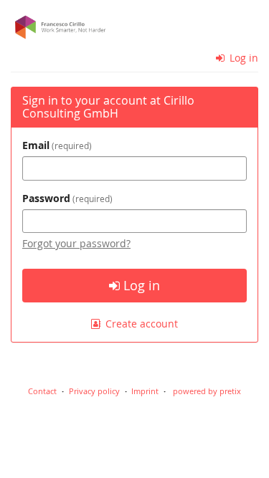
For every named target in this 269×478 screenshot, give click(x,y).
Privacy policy (94, 391)
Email (55, 145)
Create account (140, 323)
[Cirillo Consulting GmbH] (134, 27)
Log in (242, 57)
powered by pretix (207, 391)
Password (66, 198)
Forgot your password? (76, 243)
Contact (42, 391)
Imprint (145, 391)
